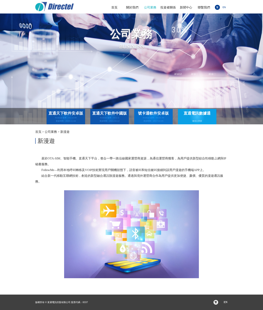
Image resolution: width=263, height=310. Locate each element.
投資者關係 (168, 7)
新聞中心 (186, 7)
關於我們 (132, 7)
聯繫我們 (204, 7)
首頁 (114, 7)
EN (224, 7)
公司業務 (150, 7)
